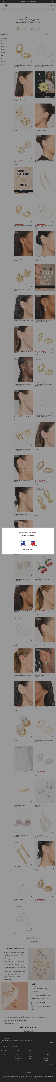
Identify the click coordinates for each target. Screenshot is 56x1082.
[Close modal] (52, 529)
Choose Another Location (28, 549)
